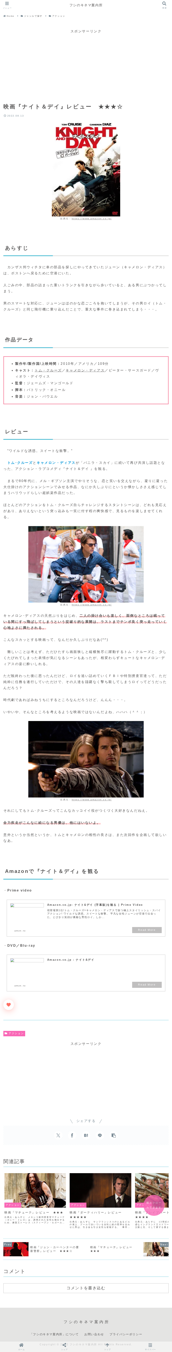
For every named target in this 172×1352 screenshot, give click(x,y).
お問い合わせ (94, 1334)
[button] (113, 1135)
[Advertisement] (86, 63)
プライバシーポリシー (125, 1334)
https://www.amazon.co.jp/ (92, 218)
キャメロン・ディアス (85, 370)
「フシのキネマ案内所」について (54, 1334)
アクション (16, 1033)
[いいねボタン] (8, 1005)
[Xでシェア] (58, 1135)
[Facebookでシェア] (72, 1135)
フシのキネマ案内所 (86, 5)
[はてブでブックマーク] (86, 1135)
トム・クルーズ (48, 370)
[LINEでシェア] (100, 1135)
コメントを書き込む (85, 1287)
